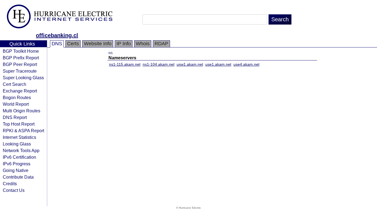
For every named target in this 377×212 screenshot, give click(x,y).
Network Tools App (21, 150)
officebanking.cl (57, 35)
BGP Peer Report (20, 64)
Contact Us (14, 190)
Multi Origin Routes (21, 110)
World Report (16, 104)
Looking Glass (17, 143)
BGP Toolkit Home (21, 51)
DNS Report (15, 117)
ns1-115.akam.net (124, 64)
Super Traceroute (20, 70)
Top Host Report (18, 123)
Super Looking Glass (23, 77)
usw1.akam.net (190, 64)
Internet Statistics (19, 137)
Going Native (15, 170)
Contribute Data (18, 176)
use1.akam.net (218, 64)
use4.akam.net (246, 64)
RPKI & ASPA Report (23, 130)
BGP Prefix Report (21, 57)
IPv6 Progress (16, 163)
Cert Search (14, 84)
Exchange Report (20, 90)
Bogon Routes (17, 97)
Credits (10, 183)
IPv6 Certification (19, 157)
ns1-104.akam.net (158, 64)
